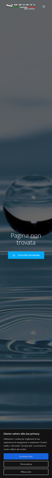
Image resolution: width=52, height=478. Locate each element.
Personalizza (26, 464)
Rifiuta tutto (26, 472)
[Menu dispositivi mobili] (43, 6)
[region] (26, 453)
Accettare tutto (26, 456)
